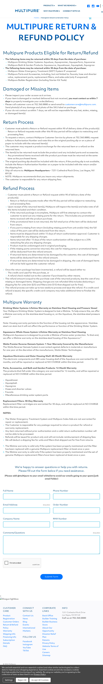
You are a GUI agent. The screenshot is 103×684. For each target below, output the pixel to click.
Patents (46, 640)
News (25, 619)
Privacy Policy (48, 643)
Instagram (28, 645)
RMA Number (60, 519)
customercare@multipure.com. (80, 105)
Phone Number (60, 491)
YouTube (27, 648)
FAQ (5, 646)
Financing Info (9, 637)
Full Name (8, 491)
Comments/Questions (51, 533)
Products (49, 5)
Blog (25, 622)
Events (26, 625)
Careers (46, 653)
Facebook (27, 642)
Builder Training (49, 619)
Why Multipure (51, 11)
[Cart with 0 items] (90, 18)
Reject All (22, 680)
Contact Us (28, 616)
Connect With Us (71, 11)
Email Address (26, 505)
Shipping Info (9, 634)
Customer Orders (11, 622)
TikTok (26, 651)
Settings (9, 680)
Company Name (11, 519)
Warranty (7, 631)
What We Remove (67, 5)
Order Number (60, 505)
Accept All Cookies (40, 680)
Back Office (47, 616)
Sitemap (46, 656)
